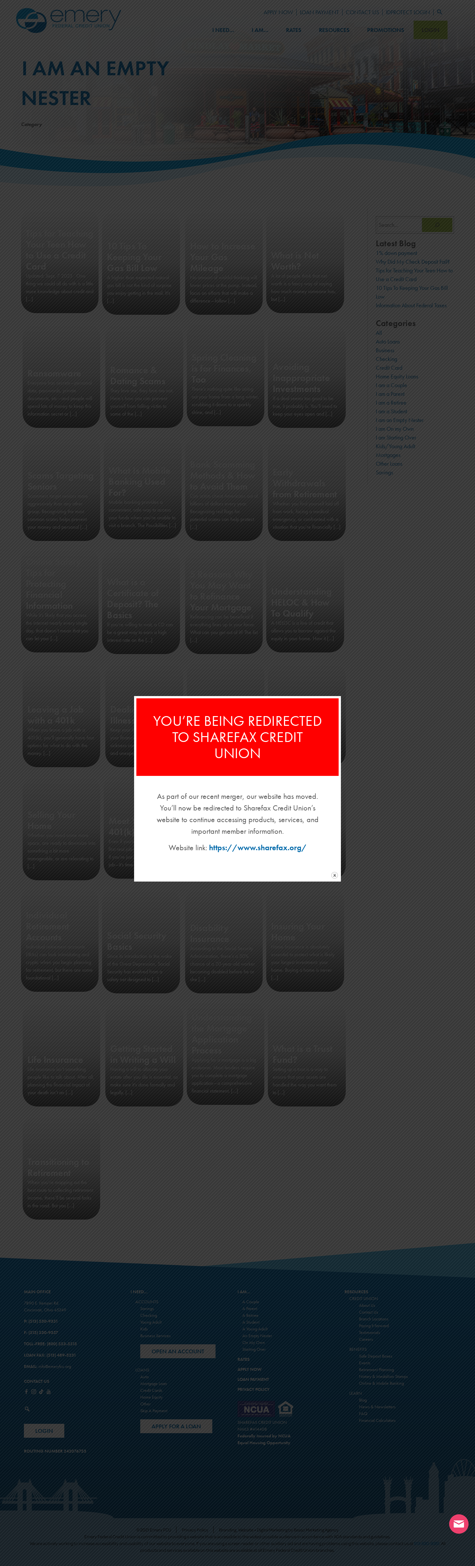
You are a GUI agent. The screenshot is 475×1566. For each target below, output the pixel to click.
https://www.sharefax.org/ (258, 847)
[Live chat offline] (459, 1524)
